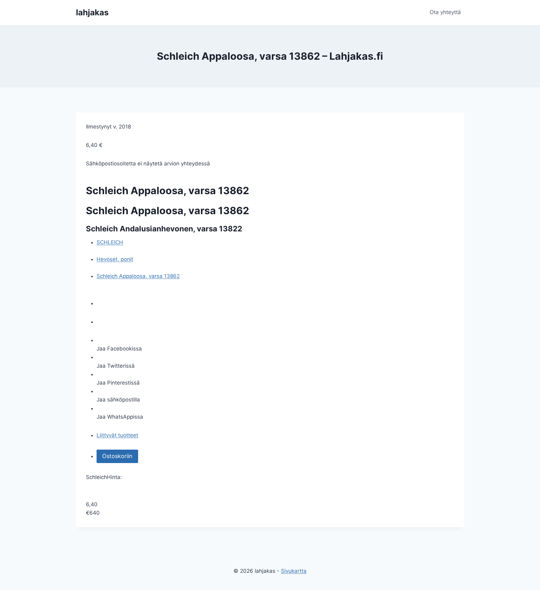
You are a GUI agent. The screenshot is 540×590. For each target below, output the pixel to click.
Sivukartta (294, 571)
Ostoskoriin (117, 456)
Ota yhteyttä (445, 12)
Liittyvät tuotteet (117, 435)
